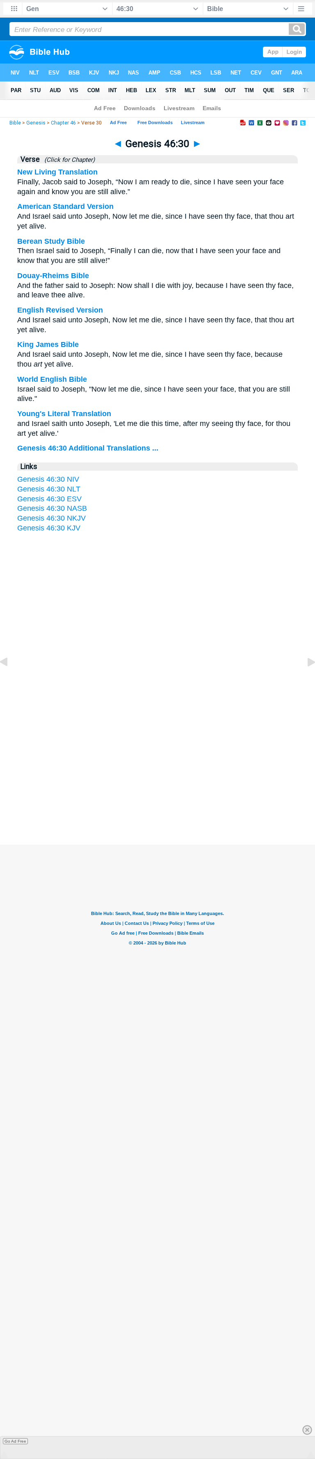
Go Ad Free (15, 1441)
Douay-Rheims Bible (53, 276)
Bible (15, 123)
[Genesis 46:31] (304, 680)
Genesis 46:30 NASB (52, 508)
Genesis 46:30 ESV (49, 499)
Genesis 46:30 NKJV (51, 518)
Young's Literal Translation (64, 414)
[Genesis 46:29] (10, 680)
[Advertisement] (157, 765)
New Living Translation (57, 172)
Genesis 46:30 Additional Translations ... (87, 448)
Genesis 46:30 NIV (48, 479)
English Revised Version (60, 310)
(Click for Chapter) (68, 159)
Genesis (36, 123)
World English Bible (52, 379)
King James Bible (48, 344)
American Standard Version (65, 206)
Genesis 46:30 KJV (48, 528)
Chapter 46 (63, 123)
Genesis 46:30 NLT (48, 489)
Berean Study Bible (51, 241)
